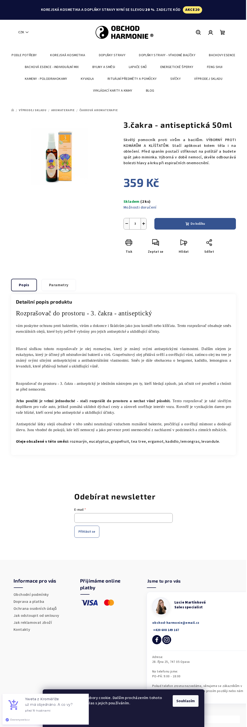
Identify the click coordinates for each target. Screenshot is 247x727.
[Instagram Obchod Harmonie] (166, 639)
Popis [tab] (24, 285)
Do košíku (198, 223)
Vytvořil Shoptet (222, 719)
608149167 (165, 630)
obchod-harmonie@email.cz (175, 622)
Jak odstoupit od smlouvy (36, 615)
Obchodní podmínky (31, 594)
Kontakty (22, 629)
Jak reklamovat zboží (33, 622)
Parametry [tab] (59, 285)
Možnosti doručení (140, 207)
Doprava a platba (29, 601)
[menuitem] (24, 55)
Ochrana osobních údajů (35, 608)
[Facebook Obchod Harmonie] (156, 639)
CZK (21, 32)
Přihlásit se (86, 531)
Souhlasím (185, 701)
